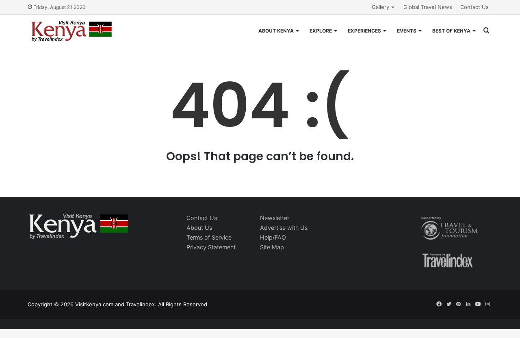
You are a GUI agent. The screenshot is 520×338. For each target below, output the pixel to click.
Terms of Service (209, 237)
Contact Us (474, 7)
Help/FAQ (273, 237)
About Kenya (276, 31)
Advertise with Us (284, 227)
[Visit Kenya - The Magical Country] (72, 30)
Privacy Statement (211, 247)
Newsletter (274, 217)
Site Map (272, 247)
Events (406, 31)
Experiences (364, 31)
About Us (199, 227)
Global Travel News (427, 7)
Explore (321, 31)
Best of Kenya (451, 31)
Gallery (380, 7)
